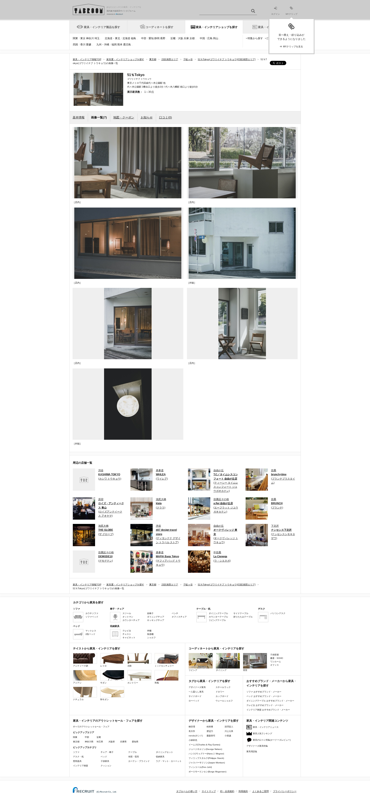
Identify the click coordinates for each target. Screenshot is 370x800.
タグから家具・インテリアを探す (209, 681)
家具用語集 (251, 751)
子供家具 (105, 761)
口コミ (165, 117)
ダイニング (221, 670)
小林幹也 (193, 740)
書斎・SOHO (276, 658)
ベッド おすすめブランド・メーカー (263, 696)
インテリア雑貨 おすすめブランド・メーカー (268, 710)
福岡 (114, 44)
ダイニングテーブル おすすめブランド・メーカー (270, 701)
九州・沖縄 (102, 44)
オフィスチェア (179, 617)
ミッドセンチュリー (164, 666)
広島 (209, 38)
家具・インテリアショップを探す (217, 27)
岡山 (215, 38)
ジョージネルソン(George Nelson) (205, 749)
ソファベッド (91, 617)
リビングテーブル (217, 620)
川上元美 (229, 731)
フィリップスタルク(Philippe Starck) (206, 758)
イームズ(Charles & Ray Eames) (204, 744)
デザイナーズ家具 (197, 687)
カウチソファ (91, 613)
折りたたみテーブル (243, 617)
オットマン (127, 617)
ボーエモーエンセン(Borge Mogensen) (207, 771)
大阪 (180, 38)
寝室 (245, 670)
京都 (192, 38)
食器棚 (150, 634)
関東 (75, 38)
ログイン (275, 14)
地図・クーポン (123, 117)
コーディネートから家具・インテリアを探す (216, 648)
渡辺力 (210, 731)
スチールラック (223, 687)
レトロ (103, 666)
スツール (126, 613)
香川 (82, 44)
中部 (143, 38)
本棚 (149, 631)
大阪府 (111, 741)
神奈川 (90, 38)
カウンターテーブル (218, 617)
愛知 (151, 38)
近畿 (173, 38)
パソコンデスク (277, 613)
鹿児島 (127, 44)
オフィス (274, 665)
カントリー (132, 683)
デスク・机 (78, 756)
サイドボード (195, 696)
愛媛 (88, 44)
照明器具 (77, 761)
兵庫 (186, 38)
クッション (106, 765)
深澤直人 (229, 726)
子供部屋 (274, 654)
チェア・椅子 (107, 752)
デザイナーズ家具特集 (257, 746)
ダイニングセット (164, 752)
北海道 (126, 38)
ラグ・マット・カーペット (169, 761)
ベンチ (175, 613)
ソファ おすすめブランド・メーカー (263, 692)
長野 (162, 38)
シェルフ (151, 637)
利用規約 (243, 791)
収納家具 (160, 756)
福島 (133, 38)
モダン (103, 683)
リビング (193, 670)
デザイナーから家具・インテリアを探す (214, 720)
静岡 (157, 38)
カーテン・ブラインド (139, 761)
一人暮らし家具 (196, 692)
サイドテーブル (240, 613)
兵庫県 (123, 741)
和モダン (104, 699)
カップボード (222, 696)
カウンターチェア (131, 620)
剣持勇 (210, 726)
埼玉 (97, 38)
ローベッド (194, 701)
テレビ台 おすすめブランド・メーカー (264, 705)
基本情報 (79, 117)
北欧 (129, 666)
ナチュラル (78, 699)
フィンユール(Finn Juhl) (200, 767)
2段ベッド (90, 634)
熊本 (119, 44)
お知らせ (147, 117)
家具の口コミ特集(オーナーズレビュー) (272, 740)
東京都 (76, 741)
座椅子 (150, 613)
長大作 (192, 731)
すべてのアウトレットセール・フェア (91, 726)
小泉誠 (228, 735)
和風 (157, 683)
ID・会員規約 (227, 791)
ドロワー (220, 692)
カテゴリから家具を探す (88, 602)
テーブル (132, 752)
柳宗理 (192, 726)
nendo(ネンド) (196, 735)
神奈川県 (89, 741)
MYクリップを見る (293, 46)
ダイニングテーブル (218, 613)
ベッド (104, 756)
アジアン (77, 683)
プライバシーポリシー (285, 791)
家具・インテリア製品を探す (102, 27)
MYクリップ (291, 14)
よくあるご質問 (260, 791)
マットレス (90, 631)
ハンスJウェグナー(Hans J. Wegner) (206, 753)
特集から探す (255, 38)
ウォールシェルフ (224, 701)
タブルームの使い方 (186, 791)
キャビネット (128, 637)
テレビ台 (126, 631)
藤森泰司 (211, 735)
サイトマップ (209, 791)
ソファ (76, 752)
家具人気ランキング (262, 733)
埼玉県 (100, 741)
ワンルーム (275, 661)
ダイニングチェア (155, 617)
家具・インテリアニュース (266, 727)
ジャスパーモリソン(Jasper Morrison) (207, 762)
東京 (82, 38)
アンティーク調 (80, 666)
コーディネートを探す (159, 27)
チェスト (126, 634)
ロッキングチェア (155, 620)
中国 (202, 38)
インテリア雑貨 (80, 765)
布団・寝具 (133, 756)
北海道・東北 (112, 38)
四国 (75, 44)
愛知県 (135, 741)
